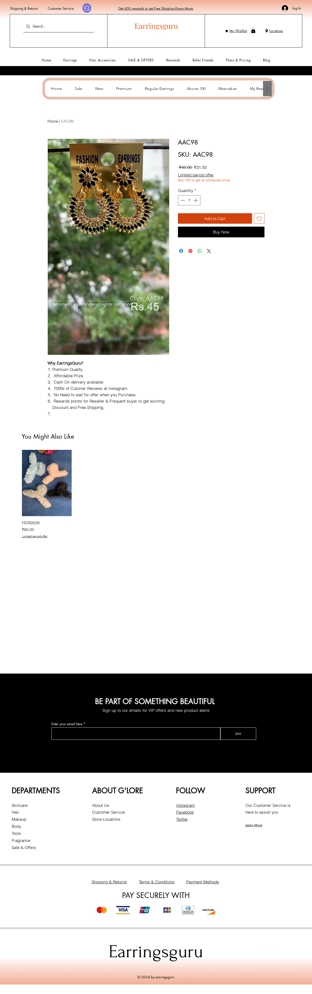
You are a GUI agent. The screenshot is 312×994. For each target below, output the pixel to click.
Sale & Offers (24, 847)
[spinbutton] (189, 200)
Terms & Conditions (157, 881)
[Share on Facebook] (181, 251)
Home (53, 121)
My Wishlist (238, 31)
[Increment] (196, 200)
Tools (16, 833)
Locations (276, 31)
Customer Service (61, 8)
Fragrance (21, 840)
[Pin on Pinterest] (190, 251)
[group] (156, 494)
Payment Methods (202, 881)
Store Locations (106, 819)
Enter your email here (66, 724)
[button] (253, 30)
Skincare (20, 805)
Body (16, 826)
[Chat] (87, 8)
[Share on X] (209, 251)
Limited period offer (196, 174)
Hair (15, 812)
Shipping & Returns (24, 8)
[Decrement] (182, 200)
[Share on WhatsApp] (200, 251)
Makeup (19, 819)
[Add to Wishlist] (259, 218)
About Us (100, 805)
